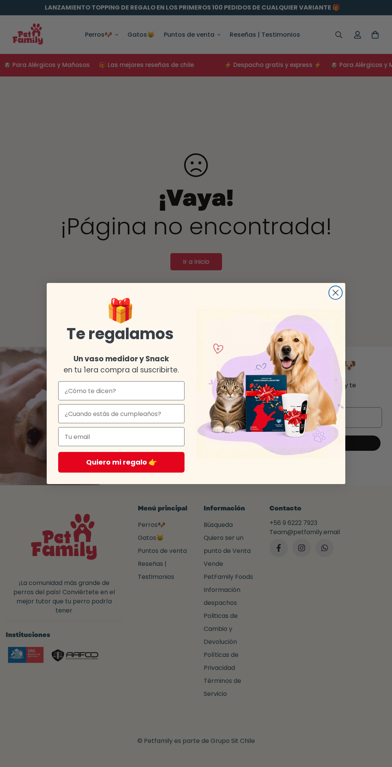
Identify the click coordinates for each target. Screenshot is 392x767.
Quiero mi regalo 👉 (121, 462)
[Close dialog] (335, 292)
